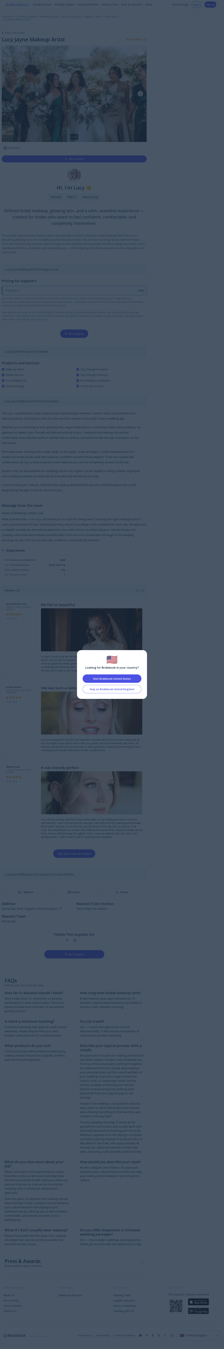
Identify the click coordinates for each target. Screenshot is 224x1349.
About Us (9, 1295)
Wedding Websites (88, 4)
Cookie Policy (84, 1335)
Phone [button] (124, 892)
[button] (140, 93)
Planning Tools (110, 4)
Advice (149, 4)
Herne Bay (18, 32)
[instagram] (75, 940)
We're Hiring (11, 1300)
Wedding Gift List (123, 1311)
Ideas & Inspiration (131, 4)
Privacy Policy (103, 1335)
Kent (8, 32)
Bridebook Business (70, 1295)
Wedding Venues (42, 4)
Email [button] (76, 892)
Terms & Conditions (125, 1335)
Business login (180, 4)
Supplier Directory (124, 1300)
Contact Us (10, 1311)
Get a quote (76, 158)
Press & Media (12, 1305)
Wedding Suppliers (64, 4)
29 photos (14, 147)
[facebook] (67, 940)
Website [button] (28, 892)
